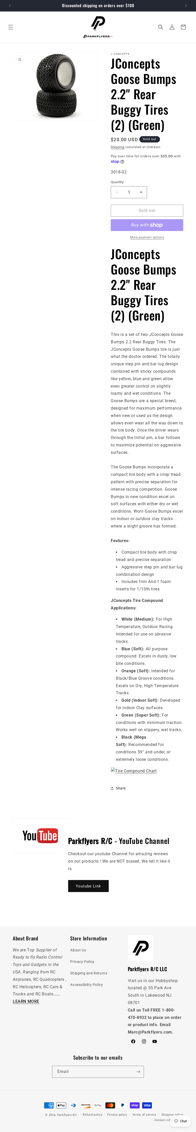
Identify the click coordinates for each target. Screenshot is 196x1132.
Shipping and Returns (88, 973)
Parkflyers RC (67, 1115)
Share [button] (121, 788)
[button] (10, 27)
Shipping (118, 147)
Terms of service (144, 1114)
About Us (78, 950)
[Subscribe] (138, 1072)
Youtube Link (88, 886)
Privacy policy (117, 1114)
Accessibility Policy (86, 985)
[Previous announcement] (10, 5)
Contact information (168, 1120)
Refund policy (92, 1114)
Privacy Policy (82, 962)
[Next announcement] (186, 5)
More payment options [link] (147, 237)
